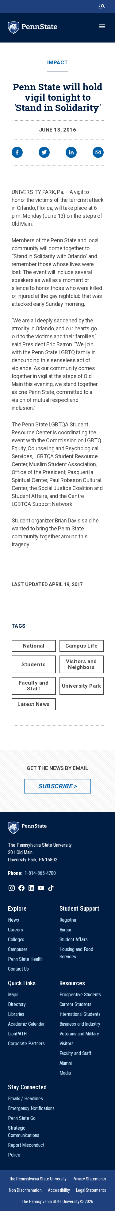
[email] (98, 153)
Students (33, 664)
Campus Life (81, 646)
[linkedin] (71, 153)
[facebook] (17, 153)
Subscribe (55, 786)
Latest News (33, 704)
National (33, 646)
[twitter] (44, 153)
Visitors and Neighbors (81, 664)
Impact (57, 62)
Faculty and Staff (34, 686)
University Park (81, 686)
